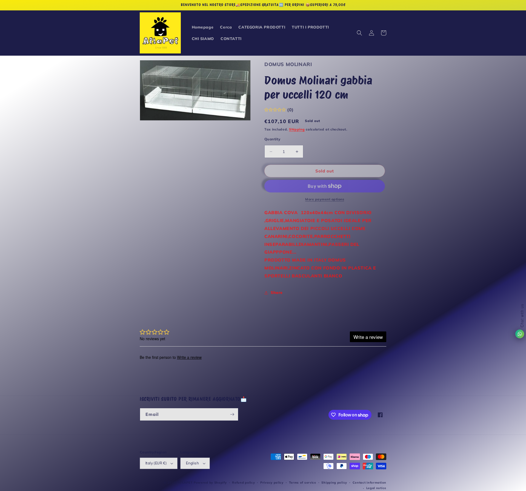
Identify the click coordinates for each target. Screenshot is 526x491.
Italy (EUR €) (156, 463)
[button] (359, 33)
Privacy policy (272, 482)
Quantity (272, 139)
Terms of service (302, 482)
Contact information (369, 482)
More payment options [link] (324, 199)
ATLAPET (185, 482)
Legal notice (376, 488)
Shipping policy (334, 482)
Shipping (297, 129)
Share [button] (277, 292)
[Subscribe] (232, 414)
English (192, 463)
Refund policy (243, 482)
